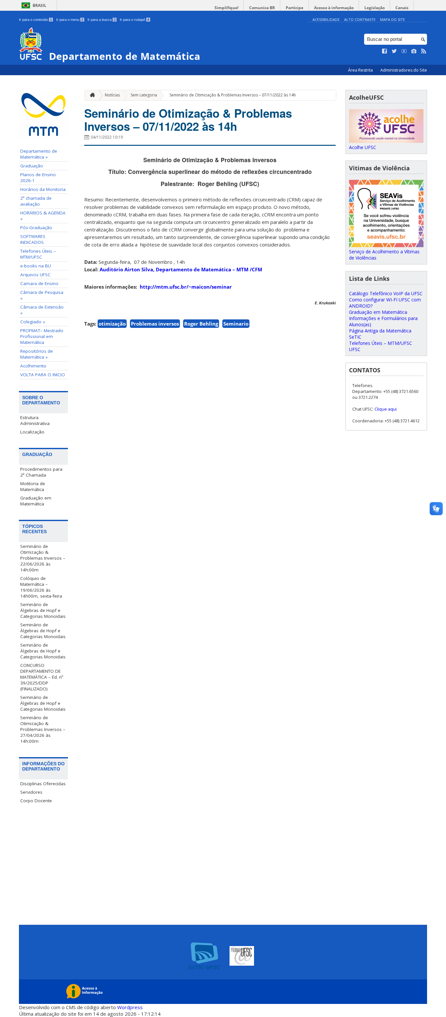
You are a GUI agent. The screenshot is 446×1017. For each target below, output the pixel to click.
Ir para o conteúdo (35, 20)
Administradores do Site (403, 70)
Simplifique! (226, 7)
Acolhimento (33, 366)
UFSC (354, 349)
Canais (401, 7)
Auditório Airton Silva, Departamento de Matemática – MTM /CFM (181, 269)
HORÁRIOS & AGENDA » (43, 216)
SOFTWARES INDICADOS (32, 239)
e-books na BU (35, 266)
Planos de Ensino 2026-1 (38, 177)
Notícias (112, 95)
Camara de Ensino (39, 283)
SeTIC (355, 337)
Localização (32, 432)
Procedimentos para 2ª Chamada (41, 472)
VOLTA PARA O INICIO (42, 375)
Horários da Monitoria (43, 189)
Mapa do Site (392, 19)
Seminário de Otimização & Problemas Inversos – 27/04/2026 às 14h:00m (42, 729)
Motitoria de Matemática (32, 486)
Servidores (31, 792)
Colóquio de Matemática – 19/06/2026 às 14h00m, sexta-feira (41, 587)
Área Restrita (361, 70)
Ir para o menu (69, 20)
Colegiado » (32, 322)
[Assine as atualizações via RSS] (423, 51)
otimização (112, 323)
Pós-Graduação (36, 227)
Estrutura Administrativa (35, 420)
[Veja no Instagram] (414, 51)
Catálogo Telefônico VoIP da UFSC (385, 293)
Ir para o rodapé (134, 20)
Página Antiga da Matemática (380, 331)
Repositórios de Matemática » (36, 354)
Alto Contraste (359, 19)
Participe (294, 7)
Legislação (374, 7)
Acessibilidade (326, 19)
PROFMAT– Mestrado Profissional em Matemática (41, 336)
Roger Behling (201, 323)
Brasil (39, 5)
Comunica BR (262, 7)
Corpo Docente (36, 801)
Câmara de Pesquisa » (41, 295)
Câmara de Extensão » (42, 310)
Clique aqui (385, 409)
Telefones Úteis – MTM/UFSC (38, 254)
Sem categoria (144, 95)
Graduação (31, 166)
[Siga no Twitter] (394, 51)
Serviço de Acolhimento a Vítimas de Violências (384, 254)
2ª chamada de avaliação (36, 201)
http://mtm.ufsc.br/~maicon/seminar (186, 286)
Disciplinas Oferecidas (43, 784)
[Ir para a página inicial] (91, 95)
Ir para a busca (102, 20)
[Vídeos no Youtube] (404, 51)
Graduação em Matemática (35, 501)
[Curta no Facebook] (384, 51)
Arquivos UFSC (35, 275)
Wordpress (130, 1007)
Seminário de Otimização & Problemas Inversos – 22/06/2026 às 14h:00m (42, 558)
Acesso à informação (334, 7)
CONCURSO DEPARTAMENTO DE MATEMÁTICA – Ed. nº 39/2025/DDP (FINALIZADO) (41, 677)
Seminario (235, 323)
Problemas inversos (155, 323)
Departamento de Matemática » (38, 154)
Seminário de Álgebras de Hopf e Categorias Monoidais (43, 610)
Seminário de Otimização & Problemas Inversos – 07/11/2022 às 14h (232, 95)
